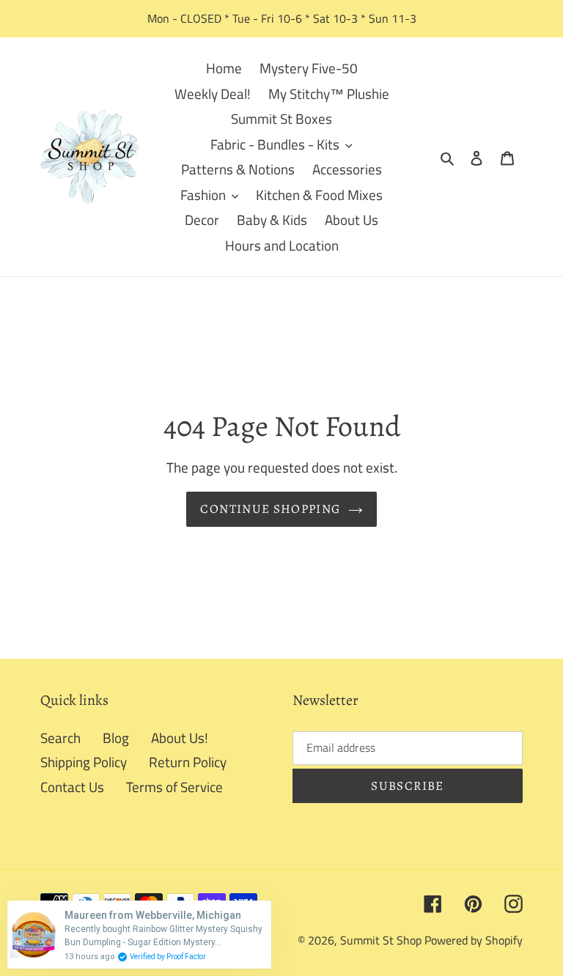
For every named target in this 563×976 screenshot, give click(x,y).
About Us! (179, 737)
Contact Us (72, 786)
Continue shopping (270, 508)
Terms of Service (174, 786)
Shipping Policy (83, 761)
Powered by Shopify (473, 940)
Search (60, 737)
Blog (116, 737)
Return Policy (188, 761)
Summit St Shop (381, 940)
